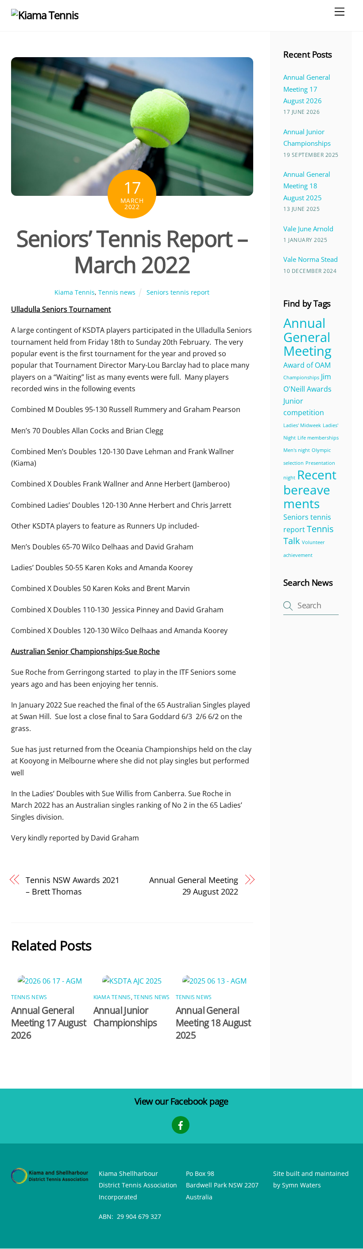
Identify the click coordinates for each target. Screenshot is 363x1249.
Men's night (296, 450)
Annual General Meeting (307, 337)
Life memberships (318, 438)
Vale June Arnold (308, 228)
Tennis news (116, 292)
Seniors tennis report (178, 292)
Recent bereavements (309, 489)
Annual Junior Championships (125, 1016)
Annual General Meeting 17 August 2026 (48, 1022)
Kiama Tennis (74, 292)
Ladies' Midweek (302, 425)
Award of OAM (307, 365)
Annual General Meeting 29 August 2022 (193, 885)
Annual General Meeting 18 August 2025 (213, 1022)
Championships (301, 377)
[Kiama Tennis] (44, 15)
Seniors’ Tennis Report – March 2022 (131, 251)
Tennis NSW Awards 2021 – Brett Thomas (73, 885)
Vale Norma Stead (310, 259)
